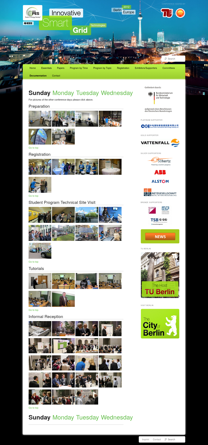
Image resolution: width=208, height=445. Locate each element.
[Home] (104, 53)
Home (33, 68)
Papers (60, 68)
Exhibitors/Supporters (146, 68)
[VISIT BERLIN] (160, 337)
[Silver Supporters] (160, 161)
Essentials (46, 68)
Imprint (145, 439)
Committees (168, 68)
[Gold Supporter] (160, 143)
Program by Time (79, 68)
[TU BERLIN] (160, 297)
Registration (123, 68)
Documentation (38, 75)
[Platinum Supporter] (160, 126)
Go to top (33, 147)
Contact (56, 75)
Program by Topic (102, 68)
